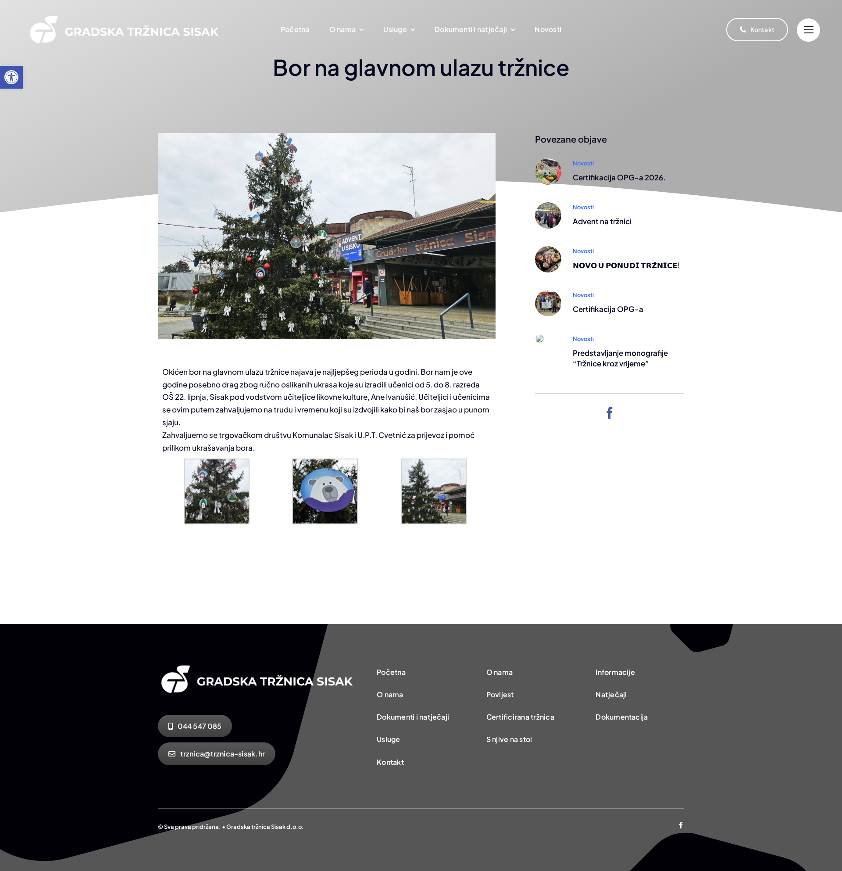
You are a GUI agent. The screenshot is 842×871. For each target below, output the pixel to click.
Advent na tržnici (602, 221)
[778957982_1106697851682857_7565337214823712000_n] (548, 162)
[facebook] (610, 413)
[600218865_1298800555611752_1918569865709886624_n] (548, 206)
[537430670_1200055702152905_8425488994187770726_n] (548, 293)
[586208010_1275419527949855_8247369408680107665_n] (548, 249)
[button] (11, 77)
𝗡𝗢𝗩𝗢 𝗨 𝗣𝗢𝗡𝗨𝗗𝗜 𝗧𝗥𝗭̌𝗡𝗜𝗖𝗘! (626, 265)
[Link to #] (808, 30)
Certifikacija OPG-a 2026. (619, 177)
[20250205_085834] (539, 337)
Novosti (583, 163)
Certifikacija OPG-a (608, 309)
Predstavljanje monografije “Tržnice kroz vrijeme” (620, 358)
